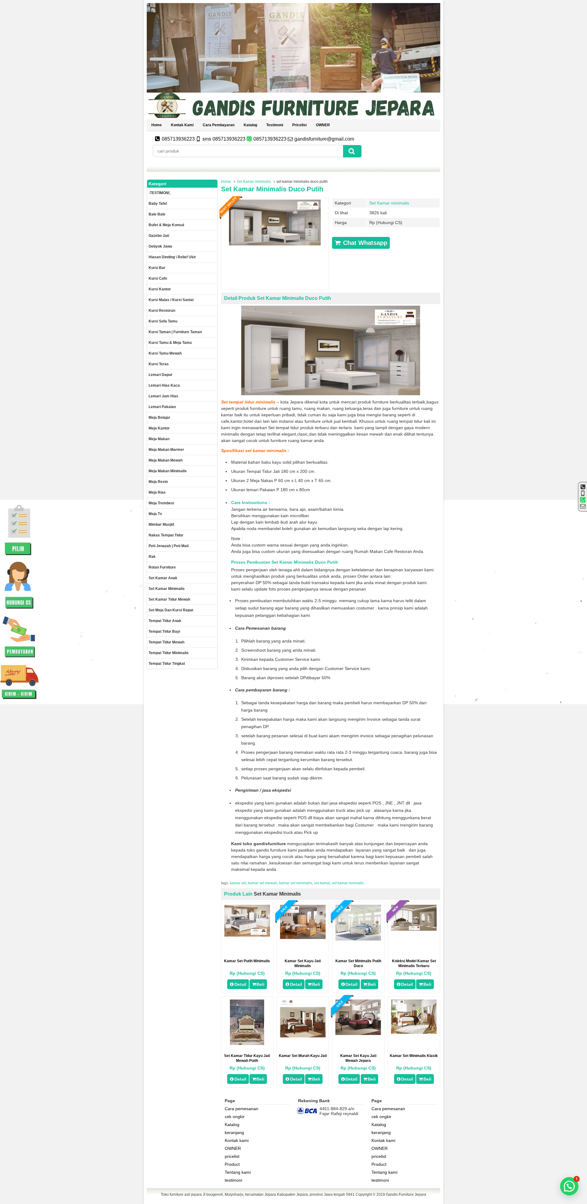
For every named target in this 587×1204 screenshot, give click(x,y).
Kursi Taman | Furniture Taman (175, 332)
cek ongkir (235, 1116)
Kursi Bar (157, 268)
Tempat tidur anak (165, 621)
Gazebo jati (159, 236)
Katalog (250, 125)
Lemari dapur (160, 375)
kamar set (238, 883)
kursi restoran (162, 310)
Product (232, 1164)
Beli (260, 984)
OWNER (323, 125)
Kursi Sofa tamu (163, 321)
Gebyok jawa (160, 246)
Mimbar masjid (161, 524)
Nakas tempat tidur (166, 535)
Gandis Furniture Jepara (406, 1194)
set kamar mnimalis (348, 883)
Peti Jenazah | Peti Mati (169, 546)
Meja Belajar (159, 417)
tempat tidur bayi (164, 631)
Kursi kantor (160, 289)
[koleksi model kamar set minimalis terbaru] (414, 929)
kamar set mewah (262, 883)
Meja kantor (159, 428)
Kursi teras (159, 364)
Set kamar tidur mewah (169, 599)
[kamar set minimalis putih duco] (358, 939)
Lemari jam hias (163, 396)
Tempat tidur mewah (166, 642)
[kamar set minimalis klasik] (414, 1032)
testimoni (274, 125)
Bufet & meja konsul (166, 225)
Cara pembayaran (218, 125)
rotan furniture (162, 567)
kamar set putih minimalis (247, 961)
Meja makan (159, 439)
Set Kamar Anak (163, 578)
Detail (240, 984)
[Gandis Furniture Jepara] (293, 117)
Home (156, 125)
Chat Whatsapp (364, 242)
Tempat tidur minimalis (169, 653)
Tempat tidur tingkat (167, 663)
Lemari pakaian (162, 407)
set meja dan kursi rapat (171, 610)
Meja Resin (158, 482)
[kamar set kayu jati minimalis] (303, 937)
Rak (152, 556)
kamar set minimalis (295, 883)
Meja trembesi (161, 503)
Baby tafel (158, 203)
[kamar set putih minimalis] (247, 935)
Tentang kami (238, 1172)
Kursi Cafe (158, 278)
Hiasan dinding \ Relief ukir (172, 257)
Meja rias (157, 492)
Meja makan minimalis (168, 471)
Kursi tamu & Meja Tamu (170, 343)
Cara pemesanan (241, 1108)
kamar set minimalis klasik (414, 1056)
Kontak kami (182, 125)
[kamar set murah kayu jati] (303, 1043)
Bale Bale (157, 214)
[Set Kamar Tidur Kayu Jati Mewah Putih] (247, 1043)
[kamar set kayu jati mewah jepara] (358, 1033)
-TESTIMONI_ (160, 193)
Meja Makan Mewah (166, 460)
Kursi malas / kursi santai (171, 300)
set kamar (322, 883)
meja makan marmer (166, 449)
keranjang (234, 1132)
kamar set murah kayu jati (303, 1056)
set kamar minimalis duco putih (272, 189)
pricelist (299, 125)
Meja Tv (155, 514)
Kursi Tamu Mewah (165, 353)
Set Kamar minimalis (254, 181)
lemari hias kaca (164, 385)
